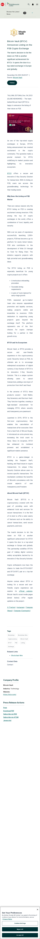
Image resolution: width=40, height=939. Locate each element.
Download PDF (8, 711)
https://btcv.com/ (9, 695)
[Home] (10, 4)
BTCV (9, 643)
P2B (16, 643)
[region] (20, 923)
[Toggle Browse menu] (32, 12)
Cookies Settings (20, 923)
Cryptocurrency (12, 639)
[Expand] (31, 130)
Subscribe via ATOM (10, 717)
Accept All (20, 935)
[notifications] (33, 4)
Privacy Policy (7, 919)
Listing (23, 643)
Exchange (11, 646)
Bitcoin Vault (17, 78)
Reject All (20, 929)
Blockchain (11, 635)
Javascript (7, 720)
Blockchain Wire (22, 635)
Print (5, 708)
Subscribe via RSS (10, 714)
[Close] (37, 909)
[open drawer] (37, 4)
